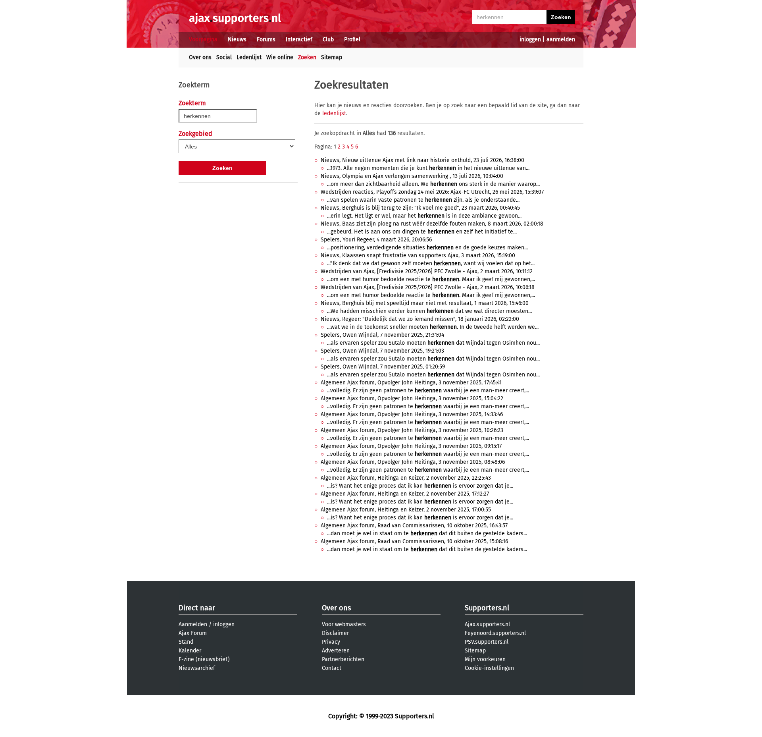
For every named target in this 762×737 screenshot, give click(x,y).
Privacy (331, 642)
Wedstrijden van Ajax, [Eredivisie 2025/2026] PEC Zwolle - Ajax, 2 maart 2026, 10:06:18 (428, 287)
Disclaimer (335, 633)
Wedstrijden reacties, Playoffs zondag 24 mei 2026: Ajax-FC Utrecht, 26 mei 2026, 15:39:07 (432, 192)
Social (224, 57)
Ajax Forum (193, 633)
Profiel (352, 39)
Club (328, 39)
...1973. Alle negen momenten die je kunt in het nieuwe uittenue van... (428, 168)
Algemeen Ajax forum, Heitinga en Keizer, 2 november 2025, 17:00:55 (406, 509)
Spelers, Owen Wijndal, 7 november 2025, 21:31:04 (382, 335)
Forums (266, 39)
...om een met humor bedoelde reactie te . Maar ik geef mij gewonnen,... (431, 279)
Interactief (299, 39)
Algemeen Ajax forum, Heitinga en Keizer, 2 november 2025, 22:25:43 (406, 478)
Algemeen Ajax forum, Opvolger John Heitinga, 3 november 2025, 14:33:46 (412, 414)
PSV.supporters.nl (486, 642)
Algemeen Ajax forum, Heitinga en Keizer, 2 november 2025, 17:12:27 (405, 493)
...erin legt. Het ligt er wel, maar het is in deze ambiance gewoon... (424, 215)
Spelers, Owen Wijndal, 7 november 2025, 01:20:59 (383, 366)
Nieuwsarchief (197, 668)
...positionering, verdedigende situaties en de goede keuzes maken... (427, 247)
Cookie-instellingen (489, 668)
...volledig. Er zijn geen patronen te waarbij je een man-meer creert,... (428, 390)
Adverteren (336, 650)
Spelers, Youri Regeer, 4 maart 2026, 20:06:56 (376, 239)
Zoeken (307, 57)
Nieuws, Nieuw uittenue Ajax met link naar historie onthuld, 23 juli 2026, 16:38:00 (422, 160)
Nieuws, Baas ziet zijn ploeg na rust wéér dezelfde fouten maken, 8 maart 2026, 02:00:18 (432, 223)
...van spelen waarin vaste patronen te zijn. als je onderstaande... (423, 200)
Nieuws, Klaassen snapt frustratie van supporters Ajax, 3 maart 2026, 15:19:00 (418, 255)
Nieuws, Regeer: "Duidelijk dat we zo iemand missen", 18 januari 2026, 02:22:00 (420, 319)
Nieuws (237, 39)
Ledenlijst (249, 57)
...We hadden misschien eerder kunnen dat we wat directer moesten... (429, 311)
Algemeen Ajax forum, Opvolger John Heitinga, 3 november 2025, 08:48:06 (413, 462)
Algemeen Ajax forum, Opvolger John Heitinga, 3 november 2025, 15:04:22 (412, 398)
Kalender (190, 650)
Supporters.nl (487, 608)
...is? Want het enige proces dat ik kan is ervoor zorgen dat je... (420, 485)
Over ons (200, 57)
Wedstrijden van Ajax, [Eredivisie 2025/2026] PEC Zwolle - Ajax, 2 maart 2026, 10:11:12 (427, 271)
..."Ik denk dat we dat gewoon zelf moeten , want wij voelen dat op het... (431, 263)
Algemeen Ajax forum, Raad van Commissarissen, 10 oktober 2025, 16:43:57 (414, 525)
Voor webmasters (344, 624)
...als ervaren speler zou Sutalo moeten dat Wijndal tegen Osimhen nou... (433, 343)
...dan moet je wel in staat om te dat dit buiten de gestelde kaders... (427, 533)
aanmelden (560, 39)
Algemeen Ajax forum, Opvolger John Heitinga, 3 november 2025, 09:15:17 (411, 446)
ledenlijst (334, 113)
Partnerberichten (343, 659)
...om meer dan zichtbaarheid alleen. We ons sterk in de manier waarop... (433, 184)
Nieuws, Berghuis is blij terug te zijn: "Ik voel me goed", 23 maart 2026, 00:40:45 (420, 208)
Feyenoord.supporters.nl (495, 633)
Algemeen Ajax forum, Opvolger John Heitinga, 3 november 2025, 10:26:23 (412, 430)
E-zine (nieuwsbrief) (204, 659)
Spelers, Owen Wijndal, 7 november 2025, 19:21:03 (382, 350)
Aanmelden (193, 624)
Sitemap (331, 57)
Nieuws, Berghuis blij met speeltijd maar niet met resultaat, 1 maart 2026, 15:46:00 (425, 303)
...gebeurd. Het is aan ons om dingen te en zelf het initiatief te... (422, 231)
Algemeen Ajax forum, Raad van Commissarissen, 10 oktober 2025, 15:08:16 (414, 541)
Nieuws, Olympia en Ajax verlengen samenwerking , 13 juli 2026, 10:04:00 (412, 176)
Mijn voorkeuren (485, 659)
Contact (331, 668)
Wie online (279, 57)
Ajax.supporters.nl (487, 624)
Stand (186, 642)
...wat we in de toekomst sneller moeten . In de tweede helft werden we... (433, 327)
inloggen (530, 39)
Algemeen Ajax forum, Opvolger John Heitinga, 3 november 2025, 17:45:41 (411, 382)
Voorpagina (203, 39)
